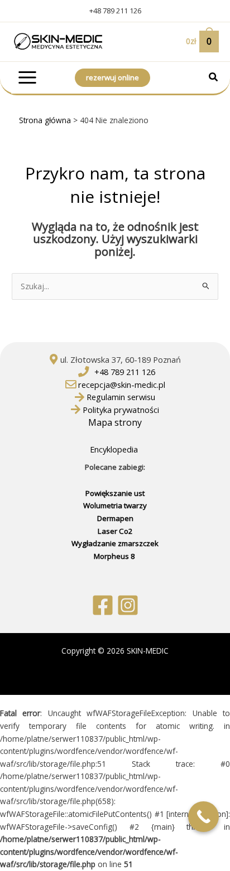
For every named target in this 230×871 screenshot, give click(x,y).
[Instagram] (128, 605)
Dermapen (115, 518)
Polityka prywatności (121, 409)
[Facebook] (103, 605)
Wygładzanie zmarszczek (115, 543)
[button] (214, 78)
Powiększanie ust (115, 493)
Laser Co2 (115, 531)
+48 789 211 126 (115, 11)
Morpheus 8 (115, 556)
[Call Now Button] (203, 816)
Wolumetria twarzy (115, 505)
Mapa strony (115, 422)
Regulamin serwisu (121, 396)
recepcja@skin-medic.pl (121, 384)
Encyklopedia (115, 449)
